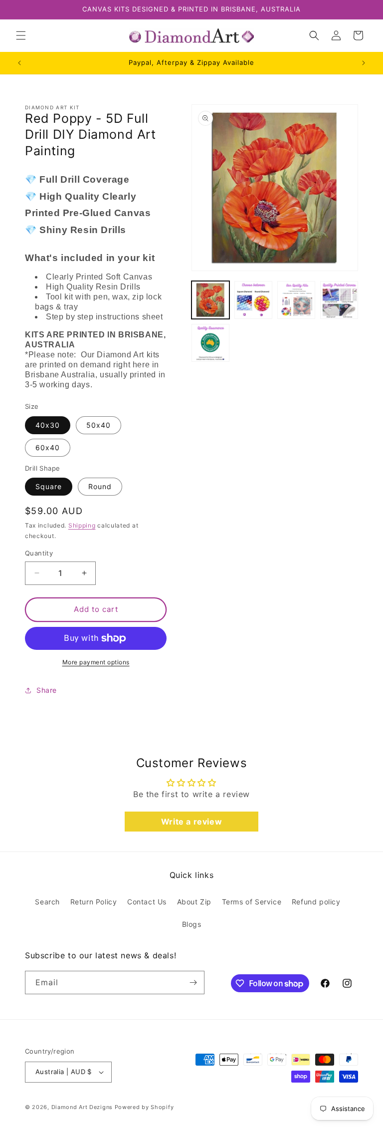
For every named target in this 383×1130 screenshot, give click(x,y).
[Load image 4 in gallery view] (339, 300)
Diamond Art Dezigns (82, 1107)
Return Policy (93, 901)
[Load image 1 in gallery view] (210, 300)
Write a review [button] (191, 822)
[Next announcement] (364, 63)
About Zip (194, 901)
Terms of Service (252, 901)
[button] (21, 35)
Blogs (191, 924)
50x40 (98, 425)
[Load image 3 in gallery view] (296, 300)
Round (100, 486)
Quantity (39, 553)
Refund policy (316, 901)
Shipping (82, 525)
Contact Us (147, 901)
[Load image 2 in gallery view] (253, 300)
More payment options (96, 662)
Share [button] (46, 690)
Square (48, 486)
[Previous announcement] (19, 63)
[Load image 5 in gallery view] (210, 343)
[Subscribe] (193, 982)
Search (47, 901)
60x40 (47, 447)
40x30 (47, 425)
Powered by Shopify (144, 1107)
